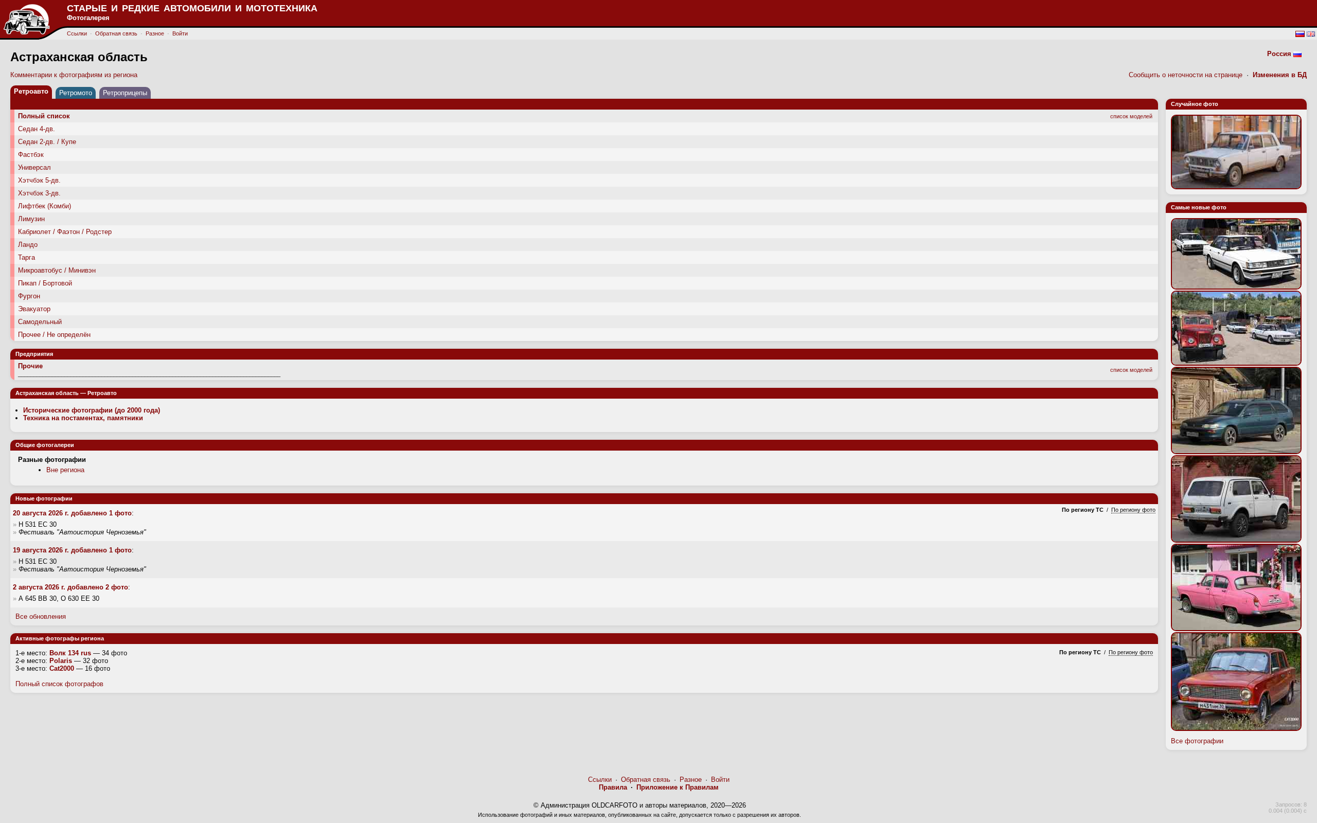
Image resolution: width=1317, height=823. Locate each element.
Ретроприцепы (125, 93)
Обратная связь (116, 33)
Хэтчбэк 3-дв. (39, 193)
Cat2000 (61, 668)
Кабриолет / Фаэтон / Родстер (65, 232)
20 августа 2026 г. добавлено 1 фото (72, 513)
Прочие (30, 366)
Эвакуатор (34, 309)
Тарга (26, 257)
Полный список (44, 116)
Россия (1279, 54)
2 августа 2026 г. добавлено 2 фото (70, 587)
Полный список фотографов (59, 684)
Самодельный (40, 322)
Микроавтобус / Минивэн (57, 270)
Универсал (34, 167)
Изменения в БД (1280, 75)
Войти (180, 33)
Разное (155, 33)
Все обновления (40, 616)
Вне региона (65, 470)
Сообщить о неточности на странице (1185, 75)
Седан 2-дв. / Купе (47, 142)
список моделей (1131, 116)
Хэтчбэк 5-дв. (39, 180)
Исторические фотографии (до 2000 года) (91, 410)
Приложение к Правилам (677, 787)
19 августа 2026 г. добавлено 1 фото (72, 550)
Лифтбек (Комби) (44, 206)
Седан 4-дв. (36, 129)
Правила (613, 787)
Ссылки (77, 33)
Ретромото (75, 93)
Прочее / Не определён (54, 334)
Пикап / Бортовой (45, 283)
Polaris (60, 661)
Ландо (28, 244)
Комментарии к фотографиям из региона (73, 75)
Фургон (29, 296)
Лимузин (31, 219)
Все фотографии (1197, 741)
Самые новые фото (1198, 207)
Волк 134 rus (70, 653)
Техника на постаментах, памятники (83, 418)
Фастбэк (31, 154)
